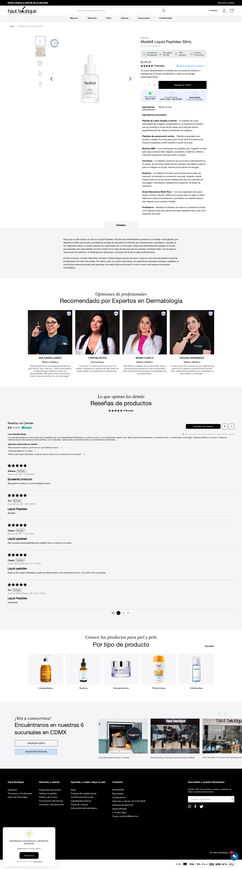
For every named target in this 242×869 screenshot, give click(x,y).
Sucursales (118, 793)
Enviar (232, 799)
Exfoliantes (196, 688)
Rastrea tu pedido (48, 793)
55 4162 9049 (138, 801)
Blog (73, 790)
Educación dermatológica (84, 808)
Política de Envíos (48, 797)
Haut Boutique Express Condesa (114, 757)
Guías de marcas (79, 804)
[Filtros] (225, 426)
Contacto (213, 10)
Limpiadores (46, 688)
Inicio (12, 26)
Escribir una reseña (203, 426)
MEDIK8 (145, 37)
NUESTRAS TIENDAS (36, 751)
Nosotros (12, 790)
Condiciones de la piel (82, 797)
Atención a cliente (226, 3)
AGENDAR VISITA (36, 743)
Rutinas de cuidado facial (83, 793)
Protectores (158, 688)
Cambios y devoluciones (51, 804)
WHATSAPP (118, 790)
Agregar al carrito (182, 85)
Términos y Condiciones (20, 793)
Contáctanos (118, 797)
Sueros (83, 688)
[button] (147, 66)
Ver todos (209, 646)
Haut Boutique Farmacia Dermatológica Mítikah (173, 757)
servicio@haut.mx (129, 816)
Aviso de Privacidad (17, 797)
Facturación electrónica (51, 801)
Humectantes (121, 688)
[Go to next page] (129, 613)
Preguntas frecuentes (50, 790)
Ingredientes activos (81, 801)
